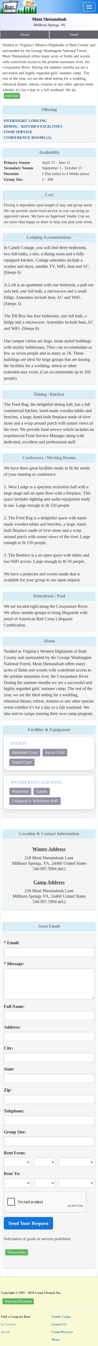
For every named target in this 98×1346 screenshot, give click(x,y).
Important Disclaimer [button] (18, 1301)
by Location (8, 1324)
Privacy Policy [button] (17, 1252)
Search (5, 1331)
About (24, 34)
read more (11, 96)
